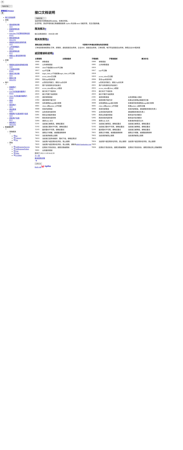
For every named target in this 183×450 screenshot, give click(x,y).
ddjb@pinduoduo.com (83, 144)
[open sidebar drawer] (2, 2)
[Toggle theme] (2, 13)
